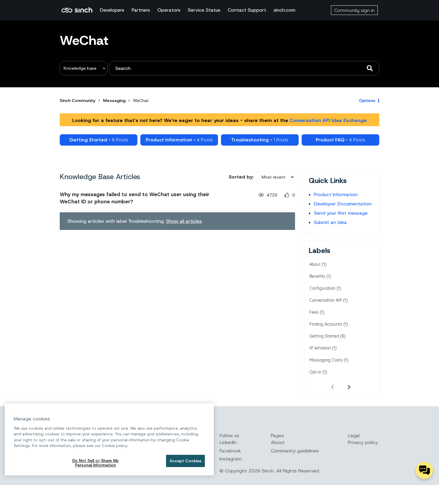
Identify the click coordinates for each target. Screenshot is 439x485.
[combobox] (244, 68)
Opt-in (315, 372)
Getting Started (324, 336)
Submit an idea (330, 222)
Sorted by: (241, 177)
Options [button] (367, 100)
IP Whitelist (320, 348)
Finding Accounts (325, 324)
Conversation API (325, 300)
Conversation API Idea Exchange (328, 120)
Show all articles (184, 221)
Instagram (231, 459)
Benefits (317, 276)
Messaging (114, 100)
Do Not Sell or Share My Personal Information (95, 463)
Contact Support (247, 10)
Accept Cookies (186, 460)
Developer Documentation (343, 204)
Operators (168, 10)
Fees (314, 312)
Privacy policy (363, 442)
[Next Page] (349, 386)
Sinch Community (77, 10)
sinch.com (284, 10)
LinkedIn (228, 442)
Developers (112, 10)
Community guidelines (295, 451)
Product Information (336, 194)
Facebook (230, 451)
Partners (141, 10)
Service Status (204, 10)
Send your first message (341, 213)
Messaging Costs (326, 360)
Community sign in (354, 10)
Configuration (322, 288)
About (315, 264)
